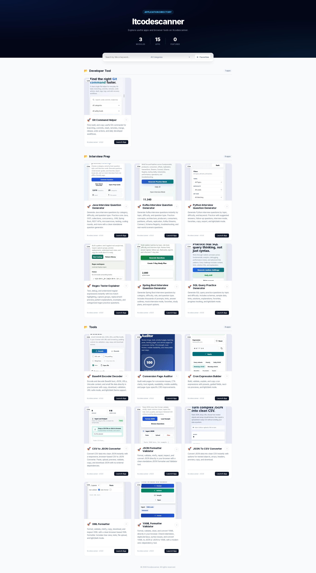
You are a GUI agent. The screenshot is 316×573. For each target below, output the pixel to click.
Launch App (121, 142)
